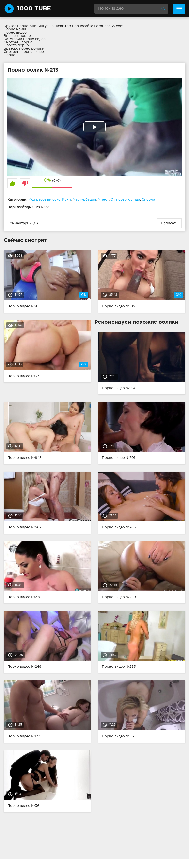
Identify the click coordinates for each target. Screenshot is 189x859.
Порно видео (15, 32)
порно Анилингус (32, 26)
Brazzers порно (17, 35)
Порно (9, 55)
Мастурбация (84, 199)
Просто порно (16, 45)
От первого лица (125, 199)
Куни (66, 199)
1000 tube (34, 8)
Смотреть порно (18, 42)
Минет (103, 199)
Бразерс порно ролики (24, 48)
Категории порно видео (25, 39)
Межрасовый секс (44, 199)
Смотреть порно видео (24, 51)
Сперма (148, 199)
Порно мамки (15, 29)
